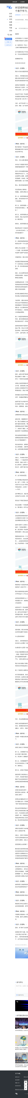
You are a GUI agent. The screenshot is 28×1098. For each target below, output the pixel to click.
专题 (10, 28)
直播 (10, 22)
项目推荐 (17, 1080)
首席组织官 (18, 15)
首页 (10, 13)
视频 (10, 25)
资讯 (10, 19)
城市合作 (17, 1077)
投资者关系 (18, 1085)
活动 (10, 30)
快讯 (10, 16)
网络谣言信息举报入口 (20, 1089)
